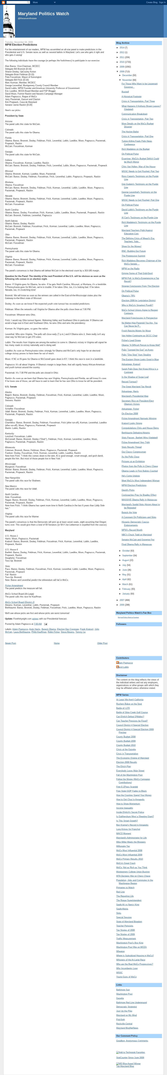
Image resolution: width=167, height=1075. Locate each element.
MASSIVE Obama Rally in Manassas (139, 500)
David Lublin (123, 667)
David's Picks (128, 490)
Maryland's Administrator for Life (131, 838)
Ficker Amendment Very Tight (136, 442)
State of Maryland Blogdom (129, 921)
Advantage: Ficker (130, 409)
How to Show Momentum (128, 804)
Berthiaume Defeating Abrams (136, 433)
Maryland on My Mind (126, 1015)
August (126, 560)
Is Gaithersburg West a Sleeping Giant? (135, 816)
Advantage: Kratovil (131, 364)
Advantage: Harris (130, 391)
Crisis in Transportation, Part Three (138, 101)
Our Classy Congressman (134, 452)
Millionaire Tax (123, 846)
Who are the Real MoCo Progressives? (134, 964)
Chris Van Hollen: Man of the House (138, 166)
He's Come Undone (131, 476)
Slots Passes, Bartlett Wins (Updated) (140, 437)
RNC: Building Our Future (134, 251)
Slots (118, 913)
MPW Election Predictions (21, 44)
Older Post (102, 643)
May (124, 574)
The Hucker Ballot (130, 131)
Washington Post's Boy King (129, 943)
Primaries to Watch (125, 887)
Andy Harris (34, 629)
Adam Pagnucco (20, 629)
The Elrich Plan (123, 766)
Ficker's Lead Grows (131, 340)
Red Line (120, 892)
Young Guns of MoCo (126, 977)
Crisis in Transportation (127, 754)
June (125, 570)
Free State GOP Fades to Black (131, 791)
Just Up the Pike (124, 1011)
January (126, 594)
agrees (35, 619)
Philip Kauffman (38, 632)
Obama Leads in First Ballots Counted (140, 471)
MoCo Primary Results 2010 (129, 859)
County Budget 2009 (126, 741)
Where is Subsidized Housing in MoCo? (135, 955)
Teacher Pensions (124, 926)
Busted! (125, 92)
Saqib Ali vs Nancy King (127, 904)
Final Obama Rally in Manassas (137, 544)
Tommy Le (80, 632)
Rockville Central (124, 1024)
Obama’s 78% (128, 296)
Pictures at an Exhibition (133, 461)
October (126, 551)
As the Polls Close (130, 457)
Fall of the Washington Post (129, 775)
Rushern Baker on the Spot (129, 704)
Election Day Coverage (68, 629)
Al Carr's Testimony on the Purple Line (140, 217)
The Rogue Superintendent (128, 900)
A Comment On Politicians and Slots (139, 517)
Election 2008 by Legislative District (139, 300)
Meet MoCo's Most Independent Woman (140, 480)
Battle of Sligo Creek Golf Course (132, 712)
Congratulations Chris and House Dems (140, 428)
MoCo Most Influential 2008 (129, 850)
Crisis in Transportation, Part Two (137, 119)
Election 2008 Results (126, 762)
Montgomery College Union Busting (133, 872)
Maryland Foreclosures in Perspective (139, 318)
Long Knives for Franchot (128, 829)
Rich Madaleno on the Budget (136, 149)
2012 (122, 52)
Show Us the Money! (131, 246)
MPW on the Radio (130, 268)
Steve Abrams (67, 632)
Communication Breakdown (134, 114)
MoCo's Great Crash (125, 863)
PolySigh (120, 1019)
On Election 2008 (130, 413)
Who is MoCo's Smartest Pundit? (137, 305)
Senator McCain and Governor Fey (138, 539)
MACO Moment (123, 833)
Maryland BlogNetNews (127, 1028)
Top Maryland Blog (125, 1066)
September (127, 555)
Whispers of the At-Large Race (130, 960)
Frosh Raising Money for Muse (136, 331)
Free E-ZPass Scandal (127, 787)
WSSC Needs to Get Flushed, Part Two (140, 171)
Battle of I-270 (123, 708)
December (127, 75)
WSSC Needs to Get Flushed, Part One (140, 200)
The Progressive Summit (133, 256)
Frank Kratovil (86, 629)
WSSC (119, 972)
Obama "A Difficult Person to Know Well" (141, 345)
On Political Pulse (130, 154)
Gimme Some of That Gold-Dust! (137, 273)
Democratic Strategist (126, 1007)
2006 (122, 605)
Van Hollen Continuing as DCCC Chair (139, 335)
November (127, 80)
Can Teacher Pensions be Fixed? (132, 721)
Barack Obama (49, 629)
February (126, 589)
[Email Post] (45, 624)
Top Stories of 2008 (125, 930)
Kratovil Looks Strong (132, 423)
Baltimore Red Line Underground (131, 1002)
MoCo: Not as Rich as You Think (131, 867)
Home (57, 643)
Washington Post (124, 994)
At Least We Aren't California (129, 699)
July (124, 565)
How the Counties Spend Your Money (134, 795)
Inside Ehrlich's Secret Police (130, 812)
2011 (122, 57)
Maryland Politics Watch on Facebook (128, 617)
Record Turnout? (129, 382)
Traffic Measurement (126, 938)
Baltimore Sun (123, 990)
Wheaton (120, 951)
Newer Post (10, 643)
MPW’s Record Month (132, 530)
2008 (122, 71)
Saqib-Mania (122, 909)
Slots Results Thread (132, 447)
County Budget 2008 (126, 737)
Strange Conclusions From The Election (140, 286)
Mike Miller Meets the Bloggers (131, 842)
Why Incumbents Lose (126, 968)
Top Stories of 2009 (125, 934)
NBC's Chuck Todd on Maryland (137, 534)
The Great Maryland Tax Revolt (136, 386)
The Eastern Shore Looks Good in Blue (140, 359)
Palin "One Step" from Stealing (136, 355)
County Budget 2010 (126, 745)
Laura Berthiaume (22, 632)
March (125, 584)
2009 (122, 67)
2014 (122, 47)
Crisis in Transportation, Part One (137, 136)
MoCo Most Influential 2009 (129, 855)
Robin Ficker (54, 632)
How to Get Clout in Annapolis (130, 799)
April (124, 579)
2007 (122, 600)
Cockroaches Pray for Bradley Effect (139, 495)
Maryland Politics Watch (43, 13)
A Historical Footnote (131, 96)
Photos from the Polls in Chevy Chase (140, 466)
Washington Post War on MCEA (131, 947)
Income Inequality (124, 808)
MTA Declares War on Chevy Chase (133, 876)
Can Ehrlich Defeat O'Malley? (130, 716)
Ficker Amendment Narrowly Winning (139, 418)
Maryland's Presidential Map (135, 396)
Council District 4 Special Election (132, 725)
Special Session (124, 917)
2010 (122, 62)
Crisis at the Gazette (126, 749)
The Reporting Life (125, 896)
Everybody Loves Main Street (130, 771)
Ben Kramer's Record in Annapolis (132, 825)
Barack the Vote (129, 512)
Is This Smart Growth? (127, 821)
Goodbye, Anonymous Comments (132, 1041)
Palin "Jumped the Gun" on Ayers (137, 350)
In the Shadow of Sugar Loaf (135, 377)
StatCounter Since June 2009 (130, 1057)
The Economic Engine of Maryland (132, 758)
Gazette (120, 998)
